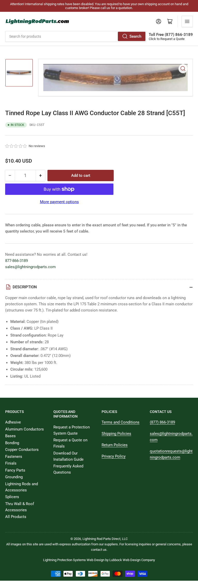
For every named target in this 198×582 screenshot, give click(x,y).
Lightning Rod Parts (96, 539)
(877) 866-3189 (162, 422)
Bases (10, 436)
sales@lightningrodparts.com (30, 267)
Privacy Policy (114, 456)
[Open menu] (187, 21)
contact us (98, 550)
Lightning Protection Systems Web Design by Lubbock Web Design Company (99, 560)
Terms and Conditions (120, 422)
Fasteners (13, 456)
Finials (10, 463)
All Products (15, 516)
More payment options (59, 202)
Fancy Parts (15, 470)
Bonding (12, 443)
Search (135, 36)
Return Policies (115, 445)
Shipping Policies (116, 433)
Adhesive (13, 422)
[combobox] (75, 36)
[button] (16, 146)
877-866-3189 (16, 260)
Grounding (14, 477)
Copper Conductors (22, 449)
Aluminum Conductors (24, 429)
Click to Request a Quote (167, 39)
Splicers (12, 497)
